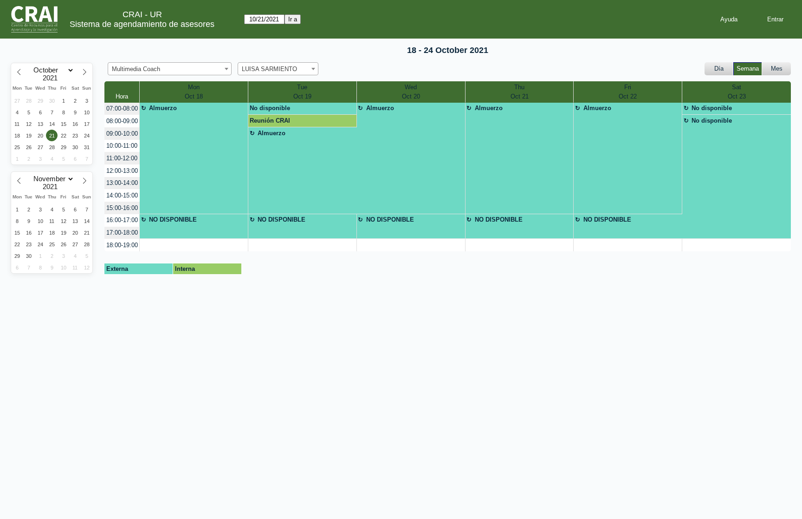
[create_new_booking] (194, 245)
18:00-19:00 (122, 245)
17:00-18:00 (122, 232)
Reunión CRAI (270, 120)
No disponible (270, 108)
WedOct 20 (411, 92)
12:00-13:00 (122, 170)
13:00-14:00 (122, 182)
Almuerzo (163, 108)
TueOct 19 (302, 92)
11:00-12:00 (121, 158)
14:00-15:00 (122, 195)
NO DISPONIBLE (173, 219)
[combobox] (170, 68)
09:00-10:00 (122, 133)
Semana (748, 68)
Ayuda (728, 19)
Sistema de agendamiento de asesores (142, 24)
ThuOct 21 (520, 92)
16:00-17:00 (122, 220)
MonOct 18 (194, 92)
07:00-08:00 (122, 108)
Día (719, 68)
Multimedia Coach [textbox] (136, 69)
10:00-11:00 (121, 145)
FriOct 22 (628, 92)
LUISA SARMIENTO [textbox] (269, 69)
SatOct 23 (737, 92)
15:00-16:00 (122, 207)
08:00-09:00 (122, 121)
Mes (777, 68)
